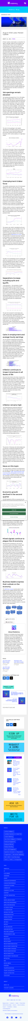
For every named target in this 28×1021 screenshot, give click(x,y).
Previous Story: (17, 693)
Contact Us (12, 1003)
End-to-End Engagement (10, 849)
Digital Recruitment (9, 900)
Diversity (19, 839)
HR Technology (8, 926)
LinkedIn (12, 1017)
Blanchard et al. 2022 (16, 234)
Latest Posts (10, 622)
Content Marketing (8, 836)
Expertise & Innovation (9, 852)
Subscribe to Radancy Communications (10, 1010)
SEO (5, 960)
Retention (7, 958)
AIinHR (5, 878)
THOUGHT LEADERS (9, 987)
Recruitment (7, 941)
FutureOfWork (8, 909)
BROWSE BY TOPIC (5, 14)
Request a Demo (6, 1003)
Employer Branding (8, 846)
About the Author (11, 619)
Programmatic (7, 854)
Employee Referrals (8, 844)
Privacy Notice (22, 1003)
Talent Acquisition (9, 970)
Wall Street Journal (9, 589)
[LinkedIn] (4, 678)
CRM (5, 897)
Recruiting (7, 939)
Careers (17, 1003)
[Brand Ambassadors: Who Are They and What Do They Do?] (9, 762)
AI (4, 871)
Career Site (18, 834)
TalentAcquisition (9, 968)
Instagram (21, 1017)
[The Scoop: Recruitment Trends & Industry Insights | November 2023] (9, 780)
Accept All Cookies (14, 513)
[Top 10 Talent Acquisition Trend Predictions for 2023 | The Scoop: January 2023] (9, 770)
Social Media (7, 963)
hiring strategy (8, 917)
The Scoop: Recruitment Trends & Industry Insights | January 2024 (17, 790)
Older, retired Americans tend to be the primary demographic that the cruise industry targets (13, 473)
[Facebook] (7, 678)
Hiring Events (19, 852)
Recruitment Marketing (18, 854)
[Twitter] (11, 678)
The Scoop (7, 975)
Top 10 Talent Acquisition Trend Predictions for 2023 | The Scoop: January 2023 (16, 772)
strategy (6, 965)
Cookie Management (6, 1008)
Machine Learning (9, 931)
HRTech (6, 924)
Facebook (7, 1017)
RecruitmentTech (9, 953)
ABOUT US (6, 984)
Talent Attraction (9, 972)
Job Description (8, 929)
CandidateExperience (10, 883)
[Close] (25, 502)
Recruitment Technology (11, 956)
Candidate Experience (9, 834)
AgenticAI (6, 868)
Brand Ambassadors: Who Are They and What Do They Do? (16, 763)
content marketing (9, 895)
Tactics (6, 859)
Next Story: (11, 700)
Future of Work (8, 907)
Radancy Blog (14, 9)
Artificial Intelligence (9, 831)
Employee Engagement (9, 841)
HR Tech (6, 922)
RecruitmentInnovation (10, 943)
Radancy (18, 23)
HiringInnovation (8, 914)
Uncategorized (17, 859)
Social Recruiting (15, 857)
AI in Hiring (7, 873)
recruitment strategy (10, 948)
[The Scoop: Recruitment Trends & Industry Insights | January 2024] (9, 789)
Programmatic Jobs (9, 934)
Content (6, 892)
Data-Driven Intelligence (9, 839)
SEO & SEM (7, 857)
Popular (10, 757)
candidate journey (9, 885)
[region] (14, 510)
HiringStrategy (8, 919)
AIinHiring (6, 875)
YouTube (16, 1017)
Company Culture (9, 890)
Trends (13, 38)
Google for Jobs (8, 912)
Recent (18, 757)
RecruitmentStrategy (10, 951)
